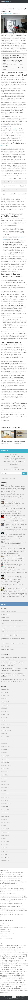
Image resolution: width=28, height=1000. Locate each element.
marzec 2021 (5, 787)
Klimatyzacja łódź (3, 962)
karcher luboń (20, 956)
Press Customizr (20, 998)
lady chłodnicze (11, 962)
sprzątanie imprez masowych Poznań (12, 983)
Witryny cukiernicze (5, 923)
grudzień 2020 (5, 797)
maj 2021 (4, 781)
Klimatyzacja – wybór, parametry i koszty (12, 643)
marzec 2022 (5, 749)
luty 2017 (4, 848)
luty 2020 (4, 825)
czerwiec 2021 (5, 778)
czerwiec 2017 (5, 835)
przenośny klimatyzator (13, 973)
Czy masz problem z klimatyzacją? (8, 893)
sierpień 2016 (5, 860)
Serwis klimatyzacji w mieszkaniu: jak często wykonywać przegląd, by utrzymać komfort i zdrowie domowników (15, 590)
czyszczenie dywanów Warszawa (11, 947)
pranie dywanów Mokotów (11, 969)
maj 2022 (4, 743)
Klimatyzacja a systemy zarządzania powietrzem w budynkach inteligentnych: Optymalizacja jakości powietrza (12, 890)
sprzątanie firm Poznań (9, 982)
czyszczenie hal (5, 949)
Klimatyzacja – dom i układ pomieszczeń (12, 620)
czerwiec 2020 (5, 816)
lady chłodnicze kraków (19, 964)
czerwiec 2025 (5, 714)
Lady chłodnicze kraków (6, 938)
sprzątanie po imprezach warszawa (12, 987)
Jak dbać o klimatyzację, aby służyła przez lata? (11, 872)
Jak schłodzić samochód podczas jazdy (14, 533)
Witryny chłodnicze (5, 931)
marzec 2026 (5, 705)
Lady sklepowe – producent (7, 933)
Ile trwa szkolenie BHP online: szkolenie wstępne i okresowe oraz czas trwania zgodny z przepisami (13, 674)
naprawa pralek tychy (20, 967)
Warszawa (12, 990)
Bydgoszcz (1, 945)
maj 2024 (4, 721)
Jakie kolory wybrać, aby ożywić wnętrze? (12, 60)
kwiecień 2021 (5, 784)
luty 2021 (4, 790)
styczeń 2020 (5, 828)
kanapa (10, 232)
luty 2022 (4, 752)
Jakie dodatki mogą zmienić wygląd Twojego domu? (13, 62)
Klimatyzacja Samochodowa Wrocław (16, 960)
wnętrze (4, 145)
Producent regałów (4, 936)
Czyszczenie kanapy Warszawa (16, 949)
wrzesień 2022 (5, 736)
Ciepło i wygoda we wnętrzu (9, 611)
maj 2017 (4, 838)
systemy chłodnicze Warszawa (5, 990)
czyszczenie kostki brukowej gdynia (10, 950)
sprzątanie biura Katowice (10, 980)
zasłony (15, 129)
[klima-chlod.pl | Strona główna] (8, 2)
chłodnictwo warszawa (22, 945)
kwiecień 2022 (5, 746)
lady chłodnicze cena (10, 963)
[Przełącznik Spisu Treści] (24, 55)
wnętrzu (9, 126)
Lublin (1, 965)
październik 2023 (6, 730)
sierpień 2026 (5, 689)
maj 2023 (4, 733)
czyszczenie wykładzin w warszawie (17, 954)
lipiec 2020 (5, 813)
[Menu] (26, 1)
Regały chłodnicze (4, 925)
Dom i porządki (5, 5)
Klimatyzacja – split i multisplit (10, 635)
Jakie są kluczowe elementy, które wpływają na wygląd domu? (13, 58)
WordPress (10, 998)
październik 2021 (6, 765)
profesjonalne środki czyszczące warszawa (13, 972)
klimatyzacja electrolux (9, 958)
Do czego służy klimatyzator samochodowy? (11, 886)
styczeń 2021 (5, 794)
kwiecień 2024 (5, 724)
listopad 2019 (5, 832)
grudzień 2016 (5, 854)
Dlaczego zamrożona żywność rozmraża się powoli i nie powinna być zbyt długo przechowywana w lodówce (14, 566)
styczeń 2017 (5, 851)
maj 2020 (4, 819)
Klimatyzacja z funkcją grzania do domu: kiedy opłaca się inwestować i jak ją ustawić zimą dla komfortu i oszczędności (15, 578)
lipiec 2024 (5, 717)
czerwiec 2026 (5, 695)
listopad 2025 (5, 711)
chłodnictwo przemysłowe (11, 945)
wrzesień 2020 (5, 806)
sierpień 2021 (5, 771)
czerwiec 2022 (5, 740)
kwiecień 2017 (5, 841)
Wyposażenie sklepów (7, 649)
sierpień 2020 (5, 809)
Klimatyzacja (5, 617)
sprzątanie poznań (23, 988)
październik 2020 (6, 803)
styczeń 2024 (5, 727)
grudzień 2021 (5, 759)
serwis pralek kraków (15, 978)
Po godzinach (5, 646)
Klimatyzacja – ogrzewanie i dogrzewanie (12, 631)
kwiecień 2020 (5, 822)
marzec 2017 (5, 844)
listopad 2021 (5, 762)
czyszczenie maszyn (12, 953)
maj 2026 (4, 698)
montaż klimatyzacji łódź (21, 965)
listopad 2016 (5, 857)
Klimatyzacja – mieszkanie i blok (10, 623)
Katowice (1, 958)
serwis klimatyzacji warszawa (12, 976)
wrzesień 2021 (5, 768)
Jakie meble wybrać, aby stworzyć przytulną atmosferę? (13, 65)
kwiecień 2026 (5, 701)
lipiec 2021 (4, 775)
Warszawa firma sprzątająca (18, 990)
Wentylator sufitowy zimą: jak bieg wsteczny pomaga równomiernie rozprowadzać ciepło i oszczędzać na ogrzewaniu (13, 663)
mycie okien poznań (8, 967)
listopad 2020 (5, 800)
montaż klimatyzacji (8, 965)
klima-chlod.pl (8, 13)
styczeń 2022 (5, 755)
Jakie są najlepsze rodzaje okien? (12, 555)
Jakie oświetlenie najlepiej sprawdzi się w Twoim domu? (14, 68)
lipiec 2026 (5, 692)
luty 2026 (4, 708)
